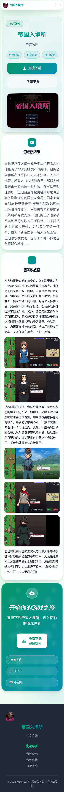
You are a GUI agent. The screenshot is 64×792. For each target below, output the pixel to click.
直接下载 (32, 766)
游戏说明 (32, 754)
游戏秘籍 (32, 760)
